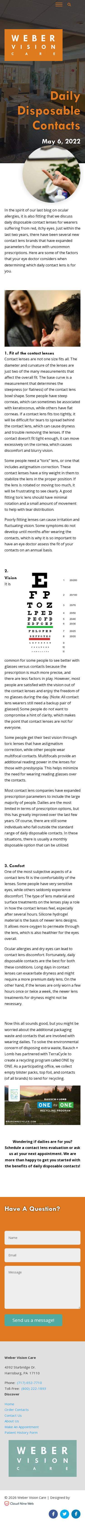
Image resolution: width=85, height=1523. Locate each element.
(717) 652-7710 (29, 1382)
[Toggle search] (69, 4)
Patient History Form (21, 1432)
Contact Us (13, 1415)
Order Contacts (17, 1409)
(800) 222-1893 (33, 1388)
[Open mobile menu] (59, 4)
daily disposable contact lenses (31, 222)
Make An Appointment (22, 1427)
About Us (12, 1421)
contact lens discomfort (24, 954)
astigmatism (29, 466)
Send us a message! (33, 1320)
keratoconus (23, 407)
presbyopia (33, 768)
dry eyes (46, 948)
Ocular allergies (18, 948)
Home (9, 1404)
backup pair (56, 703)
